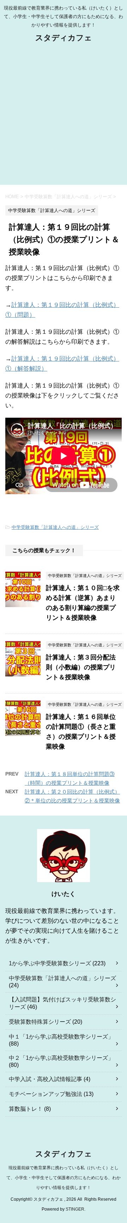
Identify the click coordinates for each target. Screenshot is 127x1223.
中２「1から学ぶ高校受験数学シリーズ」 (61, 1058)
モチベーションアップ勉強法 (45, 1094)
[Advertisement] (63, 117)
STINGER (75, 1209)
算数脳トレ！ (26, 1109)
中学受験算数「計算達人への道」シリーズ (55, 527)
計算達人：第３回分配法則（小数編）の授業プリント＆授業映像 (81, 667)
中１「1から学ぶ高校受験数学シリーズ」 (61, 1037)
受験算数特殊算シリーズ (40, 1022)
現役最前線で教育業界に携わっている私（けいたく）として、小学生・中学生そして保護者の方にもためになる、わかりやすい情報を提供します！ (63, 1177)
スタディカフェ (63, 37)
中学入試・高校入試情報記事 (45, 1079)
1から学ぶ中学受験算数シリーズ (50, 963)
